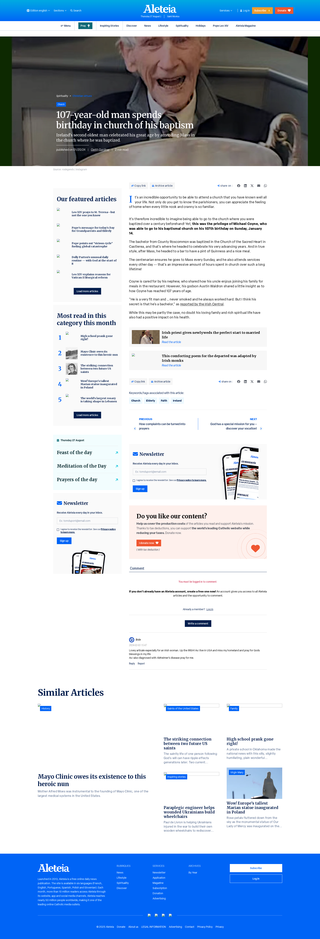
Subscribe (260, 10)
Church (135, 400)
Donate (282, 10)
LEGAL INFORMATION (153, 926)
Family (234, 708)
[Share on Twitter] (252, 185)
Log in (246, 10)
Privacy (220, 926)
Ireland (177, 400)
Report (141, 663)
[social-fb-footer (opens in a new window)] (156, 915)
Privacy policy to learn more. (191, 480)
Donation (158, 893)
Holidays (201, 25)
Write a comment (198, 623)
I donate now (146, 543)
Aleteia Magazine (246, 25)
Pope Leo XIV (220, 25)
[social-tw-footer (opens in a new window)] (163, 915)
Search (77, 10)
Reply (132, 663)
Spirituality (182, 25)
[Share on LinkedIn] (245, 185)
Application (159, 877)
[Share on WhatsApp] (265, 185)
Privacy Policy (205, 926)
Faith (164, 400)
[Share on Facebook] (238, 185)
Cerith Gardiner (100, 150)
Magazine (158, 883)
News (147, 25)
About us (133, 926)
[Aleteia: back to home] (160, 8)
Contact (189, 926)
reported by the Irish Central (202, 304)
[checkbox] (134, 480)
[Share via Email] (258, 185)
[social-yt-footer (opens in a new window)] (149, 915)
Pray (83, 25)
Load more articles (87, 291)
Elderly (150, 400)
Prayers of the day (77, 479)
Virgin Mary (236, 772)
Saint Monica (173, 16)
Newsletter (159, 872)
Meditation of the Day (81, 466)
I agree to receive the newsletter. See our (171, 480)
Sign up (140, 488)
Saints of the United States (183, 708)
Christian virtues (82, 96)
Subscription (160, 888)
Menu (67, 25)
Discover (131, 25)
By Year (193, 872)
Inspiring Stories (109, 25)
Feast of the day (74, 452)
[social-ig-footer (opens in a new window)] (170, 915)
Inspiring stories (176, 776)
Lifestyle (163, 25)
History (45, 708)
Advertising (159, 898)
